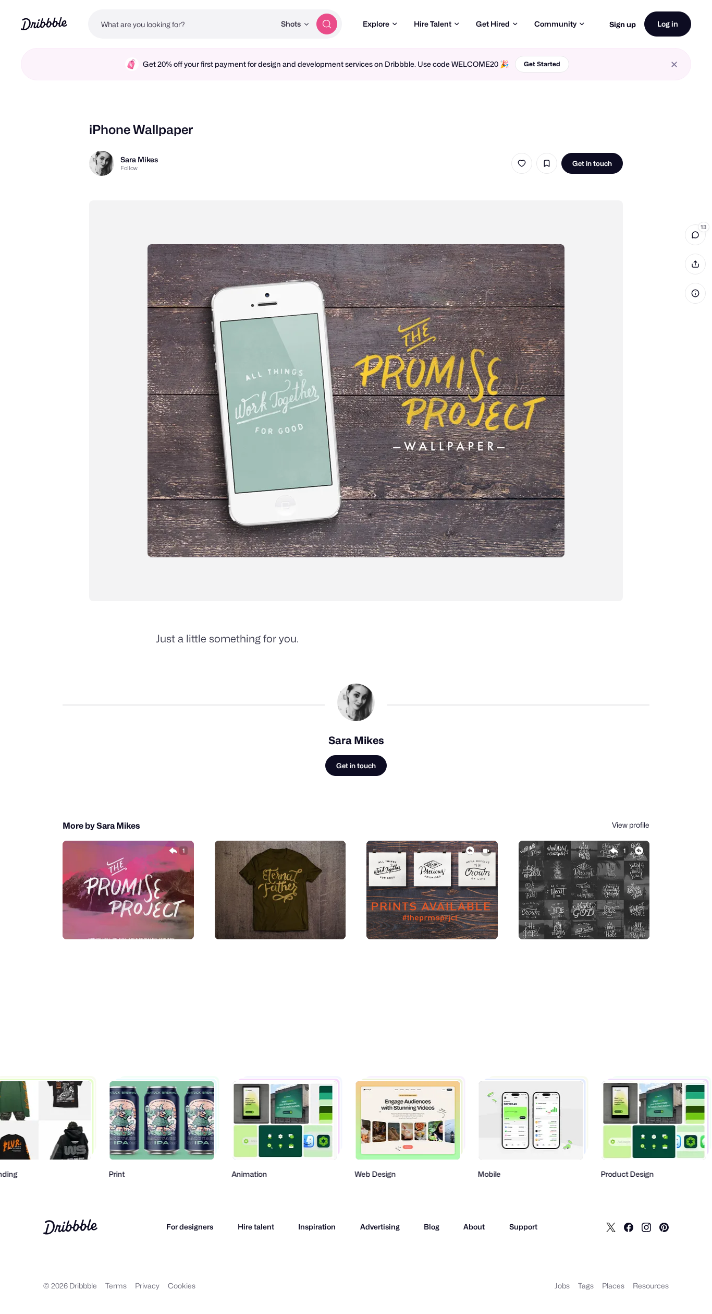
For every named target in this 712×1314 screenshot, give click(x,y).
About (474, 1226)
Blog (431, 1226)
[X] (611, 1227)
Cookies (181, 1285)
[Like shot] (521, 163)
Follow (129, 168)
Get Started (542, 64)
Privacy (147, 1285)
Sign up (622, 24)
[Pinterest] (664, 1227)
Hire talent (256, 1226)
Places (613, 1285)
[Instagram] (646, 1227)
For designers (189, 1226)
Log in (667, 23)
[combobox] (182, 24)
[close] (674, 64)
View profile (630, 824)
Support (523, 1226)
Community (555, 23)
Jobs (562, 1285)
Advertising (380, 1226)
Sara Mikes (139, 159)
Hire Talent (432, 23)
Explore (376, 23)
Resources (651, 1285)
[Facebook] (628, 1227)
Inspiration (317, 1226)
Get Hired (493, 23)
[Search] (326, 24)
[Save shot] (546, 163)
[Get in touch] (133, 920)
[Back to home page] (44, 23)
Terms (116, 1285)
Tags (586, 1285)
